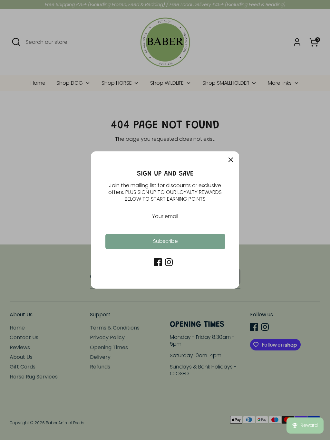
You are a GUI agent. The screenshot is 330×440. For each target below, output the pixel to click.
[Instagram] (169, 262)
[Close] (231, 160)
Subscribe (165, 241)
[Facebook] (158, 262)
